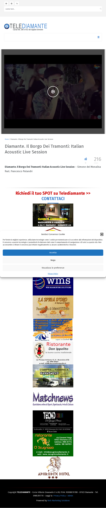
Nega (53, 260)
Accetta (53, 252)
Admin (70, 496)
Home (7, 139)
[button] (101, 234)
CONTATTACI (53, 198)
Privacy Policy (53, 274)
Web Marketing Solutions (58, 500)
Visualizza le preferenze (53, 268)
